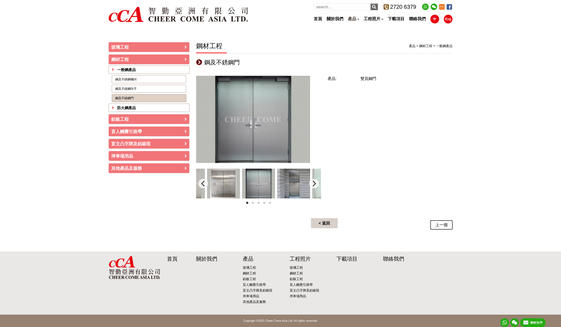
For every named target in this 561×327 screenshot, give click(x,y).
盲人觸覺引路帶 (126, 131)
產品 (352, 18)
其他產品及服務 (126, 168)
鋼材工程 (120, 59)
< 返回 (324, 223)
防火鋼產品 (126, 108)
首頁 (318, 18)
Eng (448, 19)
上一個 (441, 225)
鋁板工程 (120, 119)
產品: (332, 78)
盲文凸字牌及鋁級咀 (131, 143)
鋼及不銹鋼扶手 (126, 88)
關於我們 (335, 18)
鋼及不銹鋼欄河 (126, 79)
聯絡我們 (417, 18)
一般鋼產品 (126, 70)
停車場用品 (122, 156)
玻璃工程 (120, 47)
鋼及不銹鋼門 (124, 98)
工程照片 (372, 18)
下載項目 (396, 18)
